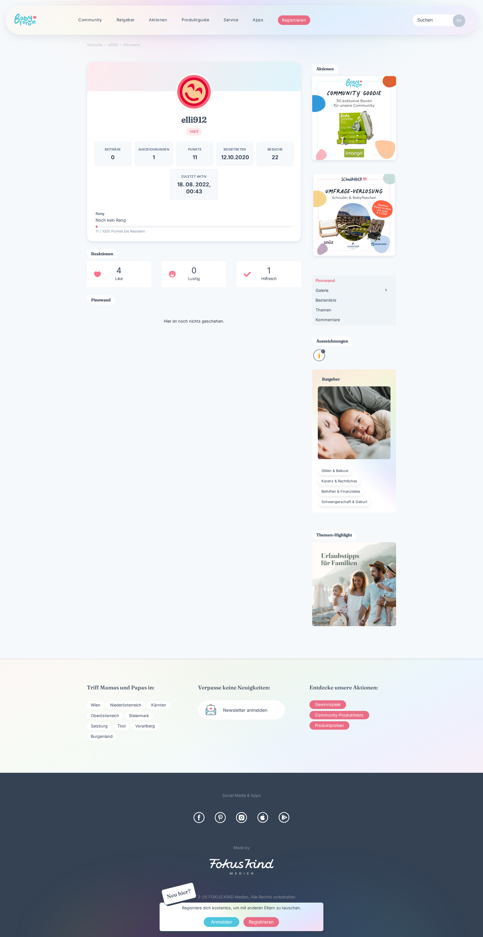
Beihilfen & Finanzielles (340, 491)
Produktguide (195, 19)
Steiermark (139, 715)
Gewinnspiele (327, 704)
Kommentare (328, 319)
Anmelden (221, 922)
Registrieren (294, 20)
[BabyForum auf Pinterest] (220, 817)
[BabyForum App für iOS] (262, 817)
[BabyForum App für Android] (284, 817)
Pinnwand (325, 280)
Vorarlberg (145, 726)
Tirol (121, 726)
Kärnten (158, 705)
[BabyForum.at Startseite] (25, 20)
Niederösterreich (125, 705)
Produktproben (329, 725)
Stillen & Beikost (334, 471)
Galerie (351, 290)
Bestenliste (326, 300)
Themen (323, 309)
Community (90, 19)
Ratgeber (126, 19)
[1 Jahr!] (319, 359)
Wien (95, 705)
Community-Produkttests (339, 715)
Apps (258, 19)
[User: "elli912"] (194, 91)
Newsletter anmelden (245, 710)
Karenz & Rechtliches (339, 481)
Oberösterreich (105, 715)
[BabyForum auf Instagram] (241, 817)
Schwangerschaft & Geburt (344, 502)
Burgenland (102, 736)
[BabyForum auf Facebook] (199, 817)
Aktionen (158, 19)
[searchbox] (439, 20)
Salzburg (99, 726)
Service (231, 19)
